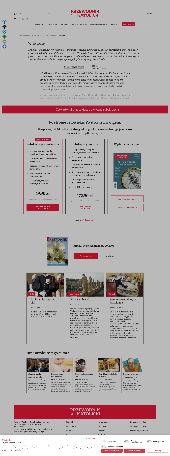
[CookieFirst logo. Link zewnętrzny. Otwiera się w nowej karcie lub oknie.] (6, 440)
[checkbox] (103, 441)
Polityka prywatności (90, 438)
